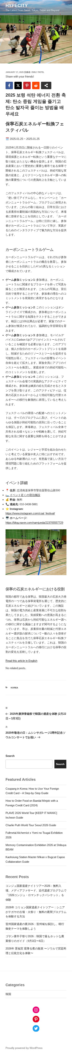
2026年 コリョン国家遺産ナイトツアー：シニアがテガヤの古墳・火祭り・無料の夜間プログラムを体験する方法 (36, 912)
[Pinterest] (27, 85)
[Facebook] (9, 85)
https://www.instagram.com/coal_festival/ (30, 513)
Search (10, 755)
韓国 (8, 994)
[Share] (46, 85)
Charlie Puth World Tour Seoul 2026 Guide (31, 825)
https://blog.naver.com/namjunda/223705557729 (34, 522)
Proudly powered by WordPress (24, 1047)
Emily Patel (38, 72)
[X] (18, 85)
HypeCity (17, 5)
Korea (14, 688)
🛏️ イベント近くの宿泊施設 (23, 495)
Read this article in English (21, 660)
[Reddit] (36, 85)
